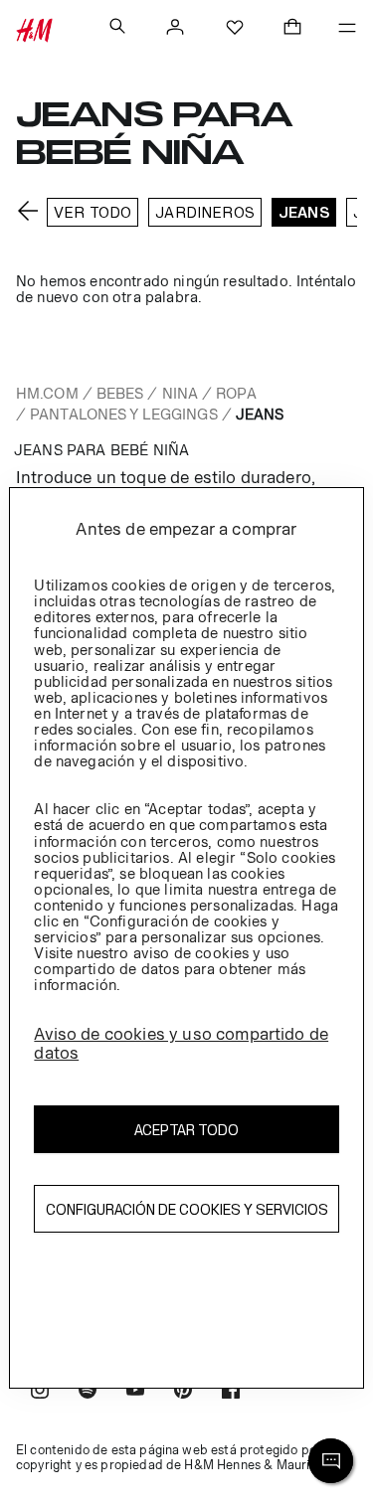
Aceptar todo (186, 1129)
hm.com (47, 393)
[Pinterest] (183, 1392)
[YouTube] (135, 1392)
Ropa (236, 393)
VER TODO (92, 212)
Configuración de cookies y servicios (187, 1209)
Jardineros (205, 212)
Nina (180, 393)
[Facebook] (231, 1392)
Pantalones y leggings (124, 414)
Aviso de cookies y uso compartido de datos (181, 1043)
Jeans (304, 212)
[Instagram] (40, 1392)
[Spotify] (87, 1392)
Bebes (120, 393)
